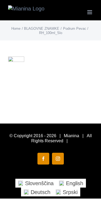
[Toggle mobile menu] (90, 12)
